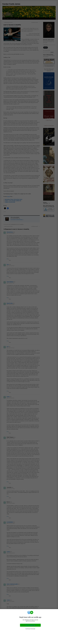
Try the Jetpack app (30, 625)
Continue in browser (30, 628)
